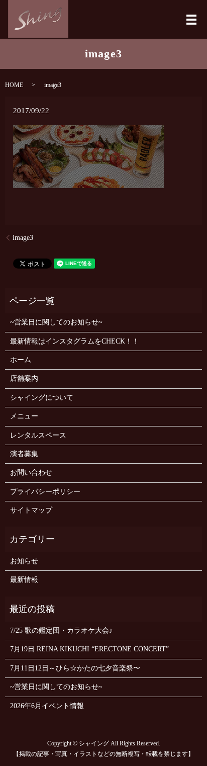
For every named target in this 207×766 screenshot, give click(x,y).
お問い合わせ (31, 472)
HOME (14, 85)
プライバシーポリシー (45, 491)
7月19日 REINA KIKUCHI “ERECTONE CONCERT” (89, 649)
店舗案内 (24, 378)
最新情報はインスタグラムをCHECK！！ (74, 341)
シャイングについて (41, 397)
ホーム (20, 360)
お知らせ (24, 561)
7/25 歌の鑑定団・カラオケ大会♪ (61, 630)
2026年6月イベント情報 (47, 706)
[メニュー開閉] (191, 20)
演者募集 (24, 454)
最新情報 (24, 579)
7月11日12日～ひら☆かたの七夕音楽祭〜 (75, 668)
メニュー (24, 416)
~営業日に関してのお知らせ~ (56, 322)
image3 (23, 237)
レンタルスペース (38, 435)
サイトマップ (31, 510)
